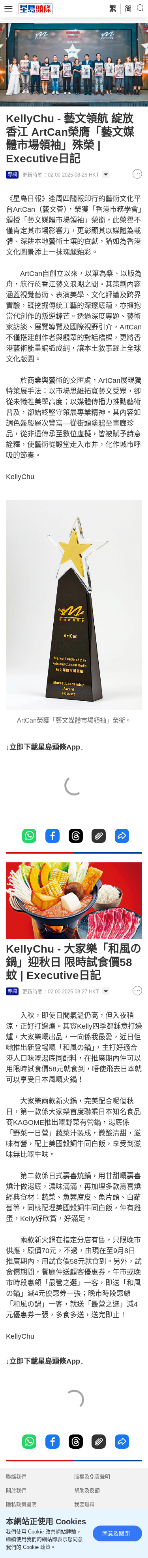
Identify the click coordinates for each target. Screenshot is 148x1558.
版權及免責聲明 (92, 1477)
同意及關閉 (116, 1533)
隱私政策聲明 (21, 1504)
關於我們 (16, 1490)
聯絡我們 (16, 1477)
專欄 (12, 174)
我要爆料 (84, 1504)
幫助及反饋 (87, 1490)
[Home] (35, 8)
